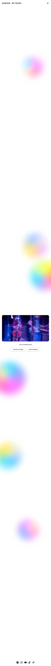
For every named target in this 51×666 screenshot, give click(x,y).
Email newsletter (33, 349)
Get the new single (18, 349)
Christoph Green (28, 344)
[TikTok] (29, 662)
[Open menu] (48, 3)
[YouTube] (25, 662)
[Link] (33, 662)
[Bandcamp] (17, 662)
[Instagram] (21, 662)
